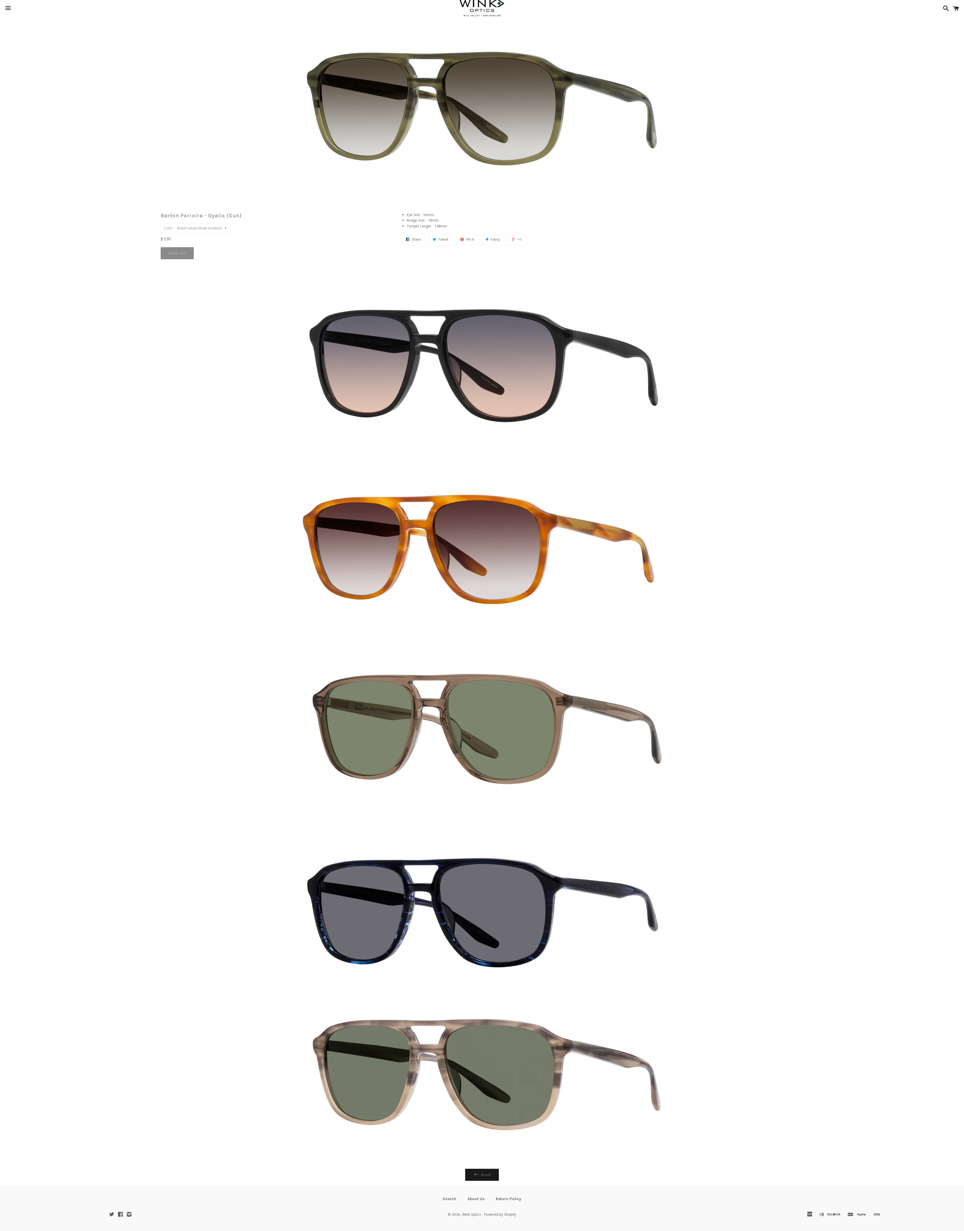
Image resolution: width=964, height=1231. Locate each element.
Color (168, 228)
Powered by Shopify (500, 1214)
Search (449, 1199)
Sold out (177, 253)
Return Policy (508, 1199)
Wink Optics (472, 1214)
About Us (476, 1199)
